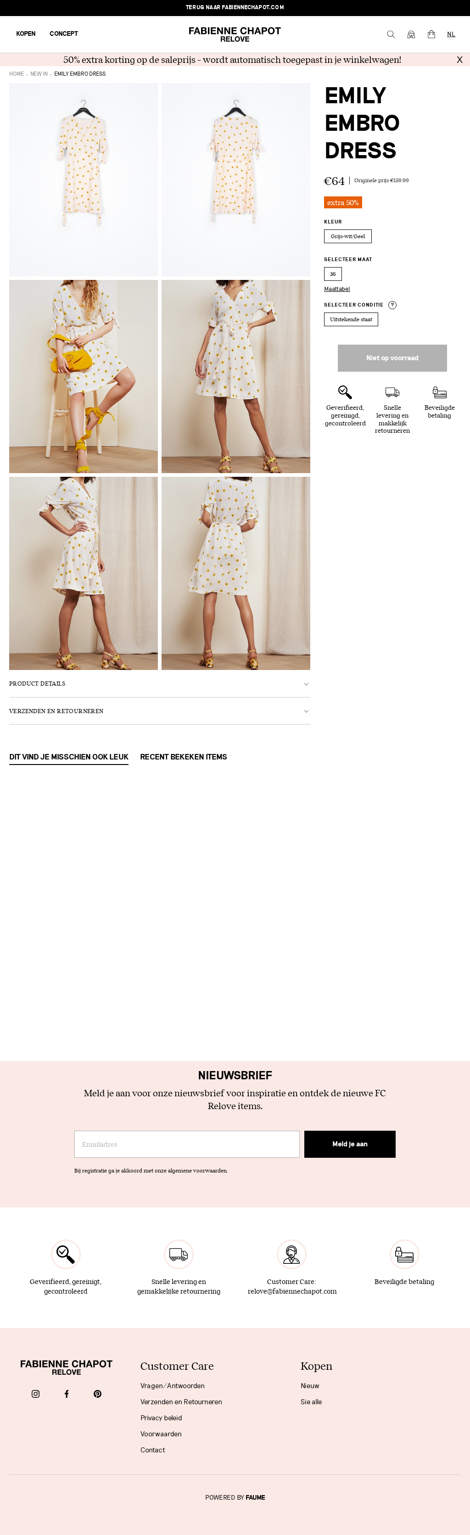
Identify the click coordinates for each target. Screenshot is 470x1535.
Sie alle (311, 1402)
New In (39, 74)
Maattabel (337, 289)
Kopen (26, 34)
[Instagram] (35, 1394)
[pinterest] (97, 1394)
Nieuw (310, 1386)
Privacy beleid (161, 1418)
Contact (152, 1450)
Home (16, 74)
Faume (255, 1498)
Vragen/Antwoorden (172, 1386)
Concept (64, 34)
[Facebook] (66, 1394)
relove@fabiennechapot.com (292, 1291)
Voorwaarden (161, 1434)
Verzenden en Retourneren (181, 1402)
